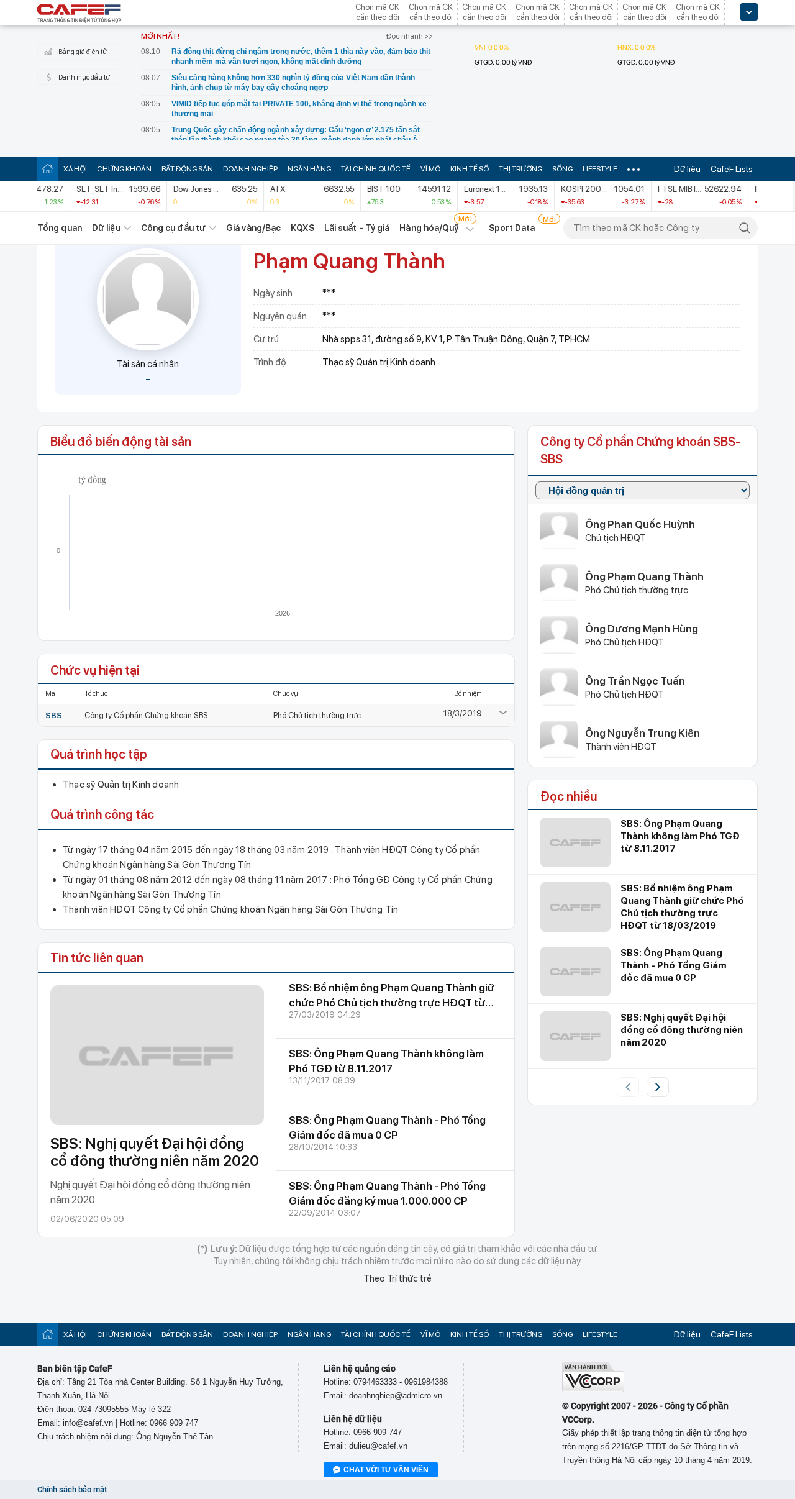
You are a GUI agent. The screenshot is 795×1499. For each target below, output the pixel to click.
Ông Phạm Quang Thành (644, 576)
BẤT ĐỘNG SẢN (187, 169)
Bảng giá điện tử (82, 52)
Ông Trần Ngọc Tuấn (635, 681)
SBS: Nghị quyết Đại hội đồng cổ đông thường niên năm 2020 (154, 1152)
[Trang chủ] (47, 168)
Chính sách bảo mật (72, 1489)
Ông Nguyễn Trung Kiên (642, 733)
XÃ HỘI (75, 169)
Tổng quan (59, 228)
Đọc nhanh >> (409, 36)
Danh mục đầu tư (84, 77)
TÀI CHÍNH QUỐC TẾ (376, 169)
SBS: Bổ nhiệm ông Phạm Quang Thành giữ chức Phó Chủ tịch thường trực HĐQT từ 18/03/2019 (391, 1003)
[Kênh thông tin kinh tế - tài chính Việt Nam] (79, 14)
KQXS (302, 228)
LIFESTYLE (600, 169)
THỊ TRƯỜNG (520, 169)
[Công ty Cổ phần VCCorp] (593, 1389)
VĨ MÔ (430, 169)
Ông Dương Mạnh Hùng (641, 628)
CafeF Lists (732, 169)
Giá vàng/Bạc (253, 228)
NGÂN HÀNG (309, 169)
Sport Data (512, 228)
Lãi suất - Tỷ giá (357, 228)
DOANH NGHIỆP (250, 169)
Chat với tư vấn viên (386, 1469)
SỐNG (562, 169)
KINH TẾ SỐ (469, 169)
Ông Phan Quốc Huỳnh (640, 524)
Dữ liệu (687, 169)
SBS (53, 715)
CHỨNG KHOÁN (124, 169)
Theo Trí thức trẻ (397, 1278)
